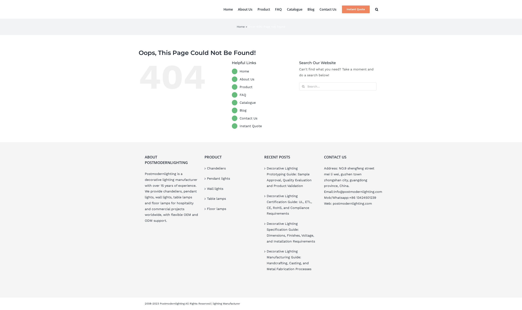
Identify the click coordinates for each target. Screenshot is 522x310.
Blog (243, 110)
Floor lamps (216, 209)
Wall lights (215, 189)
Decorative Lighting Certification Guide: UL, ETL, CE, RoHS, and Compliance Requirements (289, 204)
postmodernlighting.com (352, 203)
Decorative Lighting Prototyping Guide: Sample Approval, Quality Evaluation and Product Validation (289, 177)
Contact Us (248, 118)
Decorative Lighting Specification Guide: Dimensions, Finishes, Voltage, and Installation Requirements (291, 232)
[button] (376, 9)
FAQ (243, 95)
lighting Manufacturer (226, 303)
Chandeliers (216, 168)
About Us (247, 79)
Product (246, 87)
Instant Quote (251, 126)
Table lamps (216, 199)
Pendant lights (218, 178)
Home (241, 26)
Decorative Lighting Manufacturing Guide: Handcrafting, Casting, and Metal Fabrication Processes (289, 260)
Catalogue (248, 103)
